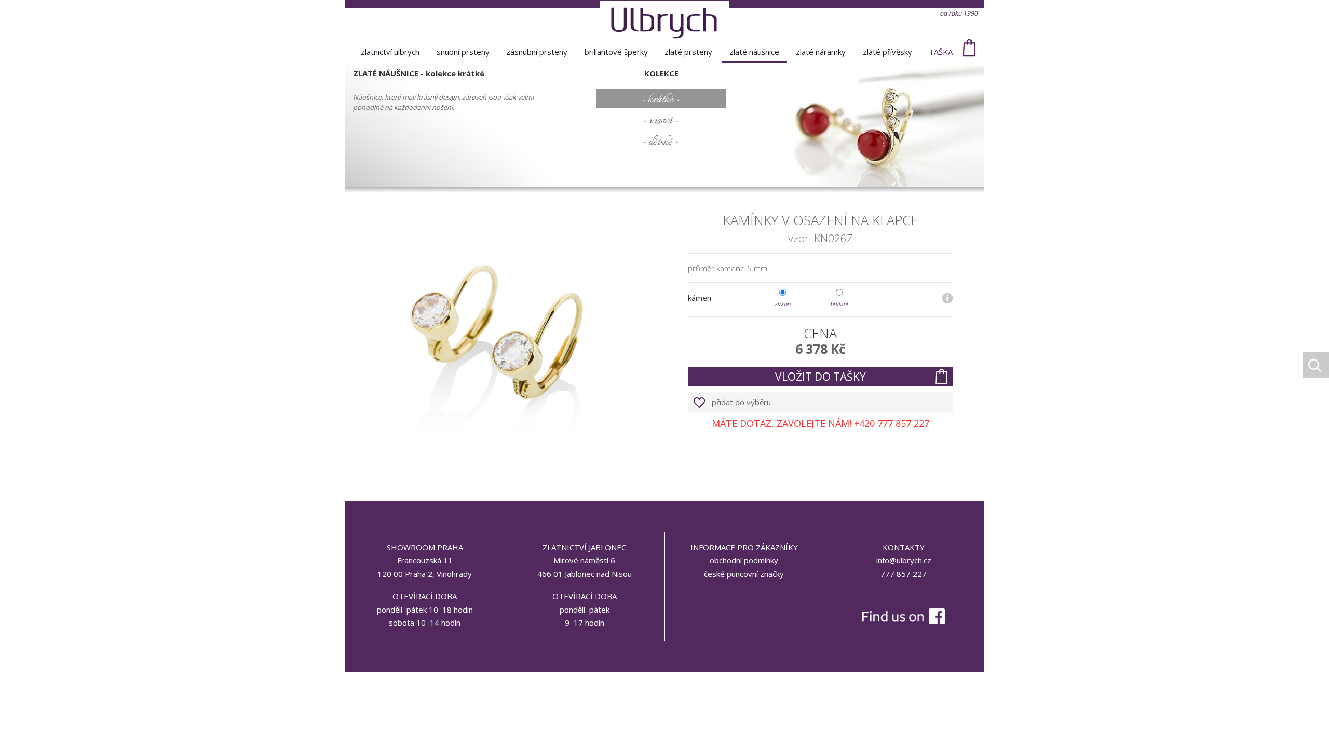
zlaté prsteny (688, 52)
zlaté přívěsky (887, 52)
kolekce (661, 73)
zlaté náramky (821, 52)
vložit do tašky (820, 376)
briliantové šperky (616, 52)
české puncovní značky (744, 574)
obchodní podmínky (744, 560)
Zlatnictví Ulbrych (390, 52)
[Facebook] (903, 594)
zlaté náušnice (754, 52)
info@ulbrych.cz (903, 560)
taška (941, 52)
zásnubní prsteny (536, 52)
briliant (839, 303)
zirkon (782, 303)
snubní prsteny (463, 52)
